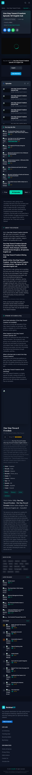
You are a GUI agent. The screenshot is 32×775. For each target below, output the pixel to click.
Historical (5, 566)
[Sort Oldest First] (28, 83)
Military (5, 569)
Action (4, 561)
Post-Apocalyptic (18, 569)
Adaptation (10, 561)
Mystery (10, 569)
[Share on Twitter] (9, 30)
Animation (24, 561)
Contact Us (5, 758)
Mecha (23, 566)
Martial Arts (17, 566)
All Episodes (16, 192)
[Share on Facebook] (5, 30)
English (13, 68)
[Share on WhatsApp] (13, 30)
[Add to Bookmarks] (5, 437)
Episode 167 (26, 8)
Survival (17, 571)
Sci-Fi (4, 571)
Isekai (11, 566)
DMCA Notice (6, 755)
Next (26, 192)
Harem (26, 563)
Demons (10, 563)
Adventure (17, 561)
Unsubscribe (5, 761)
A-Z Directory (5, 731)
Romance (25, 569)
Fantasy (21, 563)
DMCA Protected (7, 721)
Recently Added (6, 737)
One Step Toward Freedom (14, 8)
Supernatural (10, 571)
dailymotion (16, 73)
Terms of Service (6, 749)
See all (27, 577)
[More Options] (17, 30)
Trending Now (6, 734)
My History (5, 740)
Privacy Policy (6, 752)
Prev (5, 192)
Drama (16, 563)
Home (3, 8)
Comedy (5, 563)
